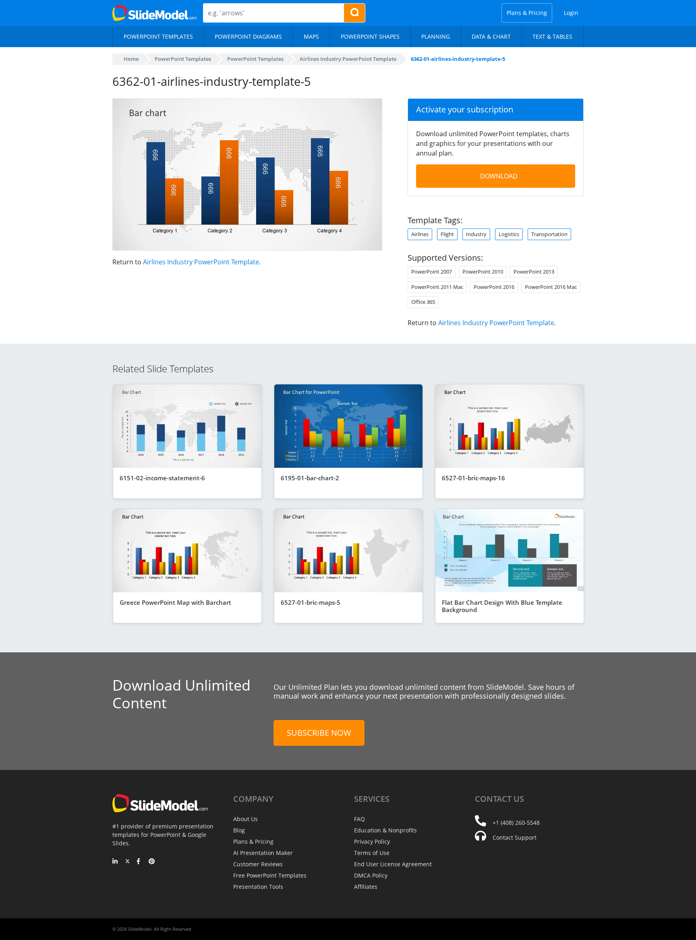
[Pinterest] (152, 861)
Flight (447, 234)
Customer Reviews (258, 864)
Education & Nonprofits (385, 830)
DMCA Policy (370, 875)
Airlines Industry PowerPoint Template (201, 261)
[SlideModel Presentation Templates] (154, 13)
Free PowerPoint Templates (270, 875)
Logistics (509, 234)
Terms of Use (371, 853)
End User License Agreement (393, 864)
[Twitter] (127, 861)
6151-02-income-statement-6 (162, 478)
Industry (476, 234)
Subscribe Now (319, 732)
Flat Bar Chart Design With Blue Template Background (502, 606)
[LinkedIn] (115, 861)
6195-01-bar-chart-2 (310, 478)
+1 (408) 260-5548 (516, 822)
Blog (239, 830)
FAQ (359, 819)
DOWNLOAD (499, 176)
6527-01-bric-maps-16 (473, 478)
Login (571, 13)
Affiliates (365, 886)
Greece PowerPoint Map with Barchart (175, 602)
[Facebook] (140, 861)
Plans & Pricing (527, 13)
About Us (245, 819)
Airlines (420, 234)
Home (131, 58)
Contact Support (514, 837)
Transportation (549, 234)
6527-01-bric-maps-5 (310, 602)
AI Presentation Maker (263, 853)
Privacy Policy (372, 841)
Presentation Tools (258, 886)
